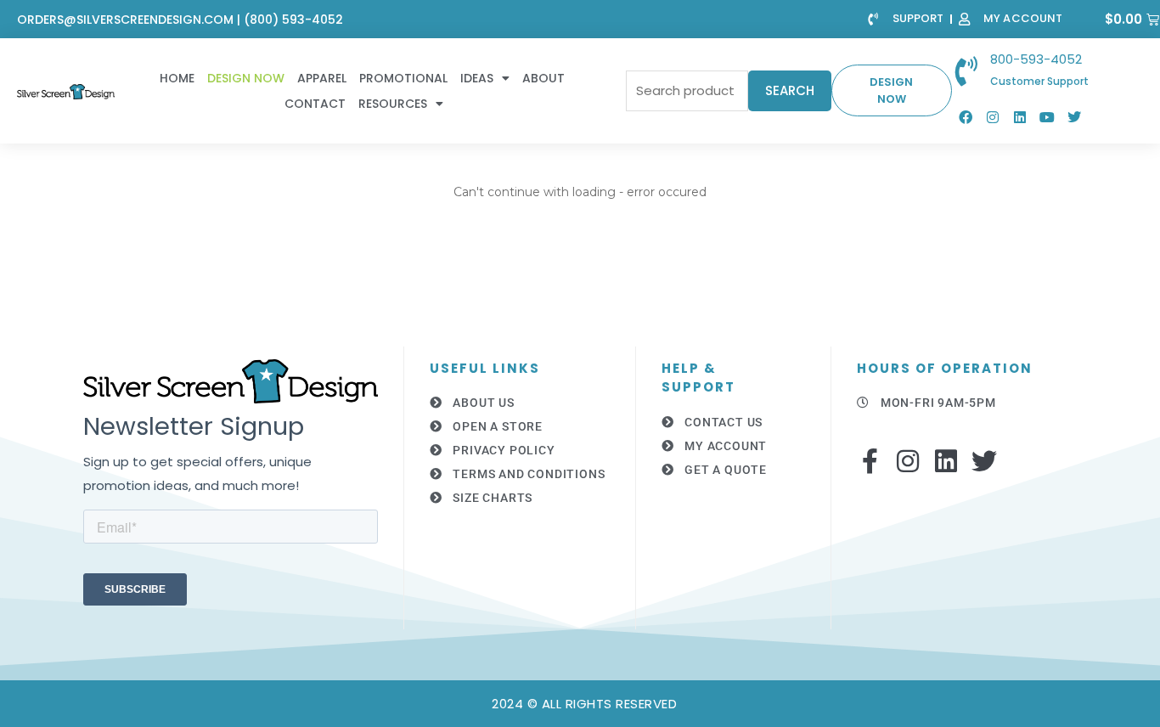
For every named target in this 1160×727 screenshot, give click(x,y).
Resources (392, 103)
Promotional (403, 78)
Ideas (476, 78)
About (543, 78)
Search (789, 90)
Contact (315, 103)
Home (177, 78)
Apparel (321, 78)
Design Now (245, 78)
